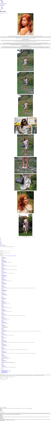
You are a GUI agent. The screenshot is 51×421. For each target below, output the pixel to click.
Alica (3, 329)
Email (0, 241)
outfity (1, 7)
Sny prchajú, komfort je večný (4, 370)
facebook (2, 1)
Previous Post (1, 243)
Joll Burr (4, 279)
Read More (31, 408)
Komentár (1, 250)
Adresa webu (1, 253)
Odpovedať (2, 263)
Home (1, 6)
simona (3, 257)
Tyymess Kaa (4, 344)
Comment (1, 242)
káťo (3, 333)
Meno (0, 251)
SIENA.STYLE (4, 275)
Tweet (0, 240)
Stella (3, 355)
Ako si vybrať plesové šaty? (4, 371)
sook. (3, 264)
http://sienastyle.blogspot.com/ (3, 277)
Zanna (3, 365)
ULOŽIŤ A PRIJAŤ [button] (2, 420)
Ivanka (3, 360)
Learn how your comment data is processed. (12, 255)
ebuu (3, 317)
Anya (3, 286)
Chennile (4, 325)
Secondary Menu (2, 5)
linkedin (2, 2)
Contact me (2, 8)
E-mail (1, 252)
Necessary (2, 415)
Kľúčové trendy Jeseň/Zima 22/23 (4, 372)
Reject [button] (28, 408)
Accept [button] (27, 408)
